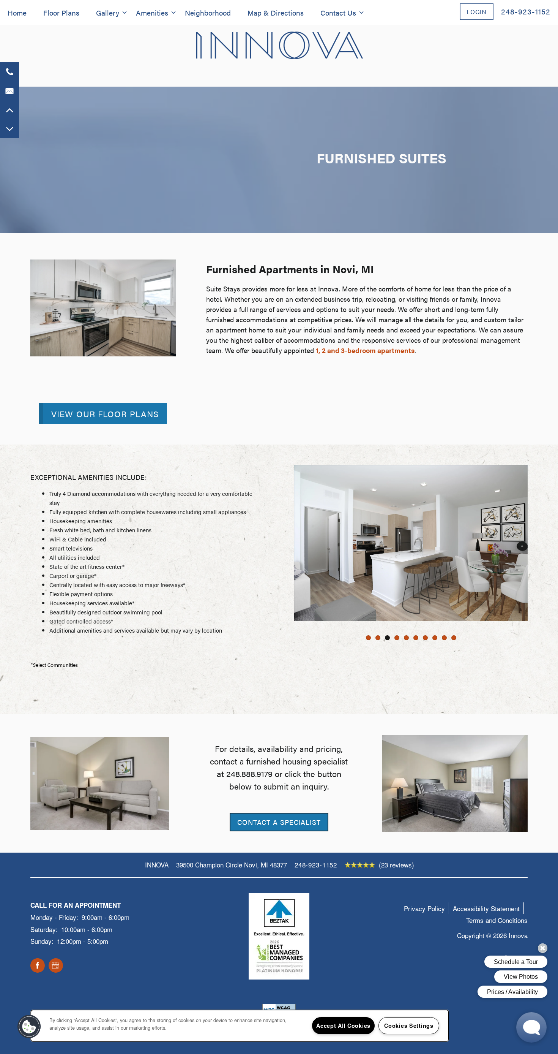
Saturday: (44, 929)
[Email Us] (9, 90)
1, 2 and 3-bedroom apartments (365, 350)
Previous (283, 542)
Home (17, 12)
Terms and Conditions (497, 920)
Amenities (152, 12)
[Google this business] (56, 965)
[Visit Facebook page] (37, 965)
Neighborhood (208, 12)
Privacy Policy (424, 908)
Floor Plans (61, 12)
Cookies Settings (408, 1025)
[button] (476, 11)
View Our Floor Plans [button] (105, 413)
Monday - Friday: (54, 917)
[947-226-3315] (9, 71)
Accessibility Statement (486, 908)
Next (538, 542)
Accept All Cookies (343, 1025)
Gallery (107, 12)
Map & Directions (275, 12)
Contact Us (338, 12)
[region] (239, 1026)
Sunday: (42, 941)
